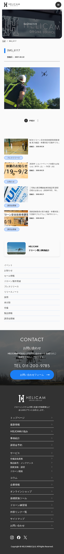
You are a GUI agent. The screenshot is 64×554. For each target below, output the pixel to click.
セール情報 (9, 275)
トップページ (17, 417)
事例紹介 (15, 438)
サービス (15, 453)
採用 (6, 297)
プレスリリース (11, 286)
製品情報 (8, 313)
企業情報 (15, 484)
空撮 (6, 307)
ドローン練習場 (18, 505)
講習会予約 (16, 445)
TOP (4, 41)
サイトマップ (17, 518)
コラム (13, 477)
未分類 (7, 302)
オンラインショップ (21, 491)
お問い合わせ (17, 525)
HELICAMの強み (19, 431)
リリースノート (11, 291)
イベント (8, 265)
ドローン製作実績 (12, 281)
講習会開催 (9, 318)
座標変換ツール (18, 498)
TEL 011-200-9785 (32, 366)
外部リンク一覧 (18, 512)
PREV (32, 120)
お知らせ (8, 270)
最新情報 (15, 424)
